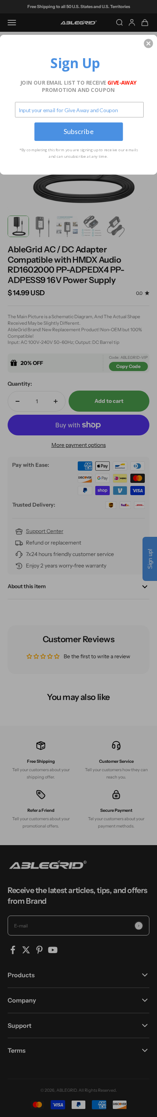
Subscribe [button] (79, 132)
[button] (148, 43)
